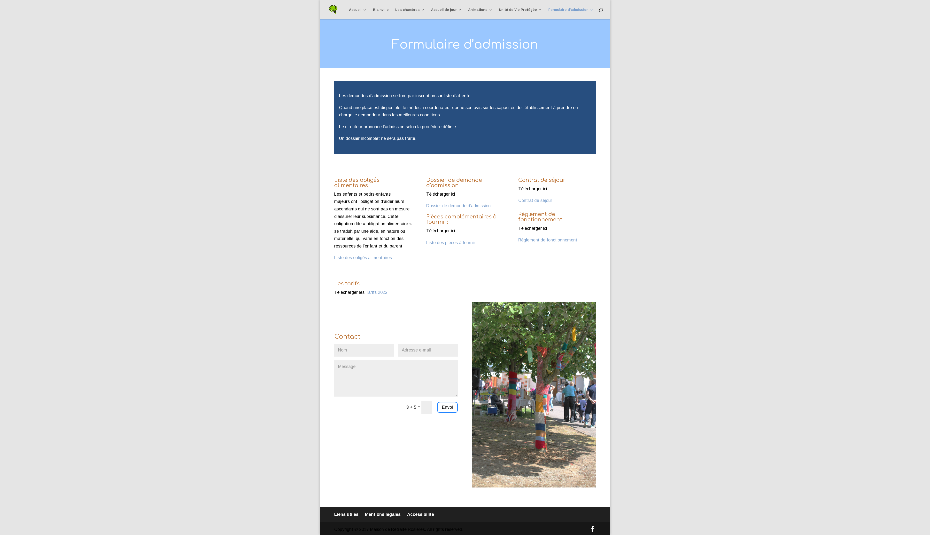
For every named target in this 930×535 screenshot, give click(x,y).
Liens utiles (346, 514)
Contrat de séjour (535, 200)
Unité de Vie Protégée (518, 10)
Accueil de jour (444, 10)
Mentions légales (383, 514)
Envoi (447, 407)
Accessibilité (420, 514)
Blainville (381, 10)
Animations (478, 10)
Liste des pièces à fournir (450, 242)
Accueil (355, 10)
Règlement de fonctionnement (547, 240)
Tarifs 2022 (377, 292)
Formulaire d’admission (568, 10)
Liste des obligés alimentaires (363, 257)
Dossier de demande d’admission (458, 205)
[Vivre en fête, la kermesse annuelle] (534, 486)
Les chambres (407, 10)
